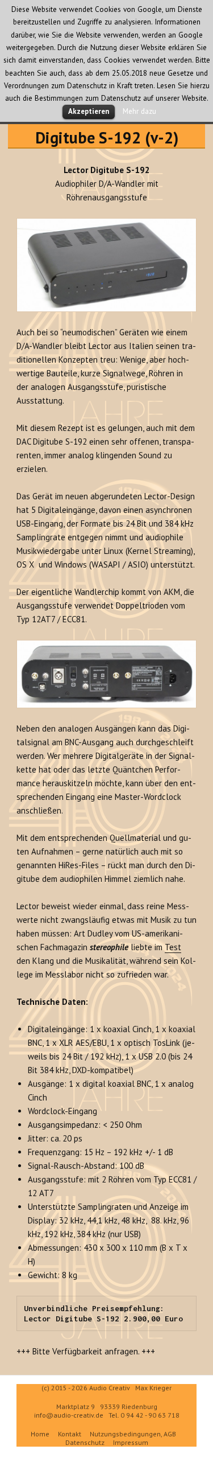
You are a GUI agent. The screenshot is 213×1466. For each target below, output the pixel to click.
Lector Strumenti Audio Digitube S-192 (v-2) (106, 127)
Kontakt (69, 1434)
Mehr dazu (139, 111)
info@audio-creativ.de (68, 1415)
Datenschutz (85, 1442)
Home (40, 1434)
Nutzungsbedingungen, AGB (133, 1434)
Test (173, 947)
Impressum (130, 1442)
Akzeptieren (88, 111)
